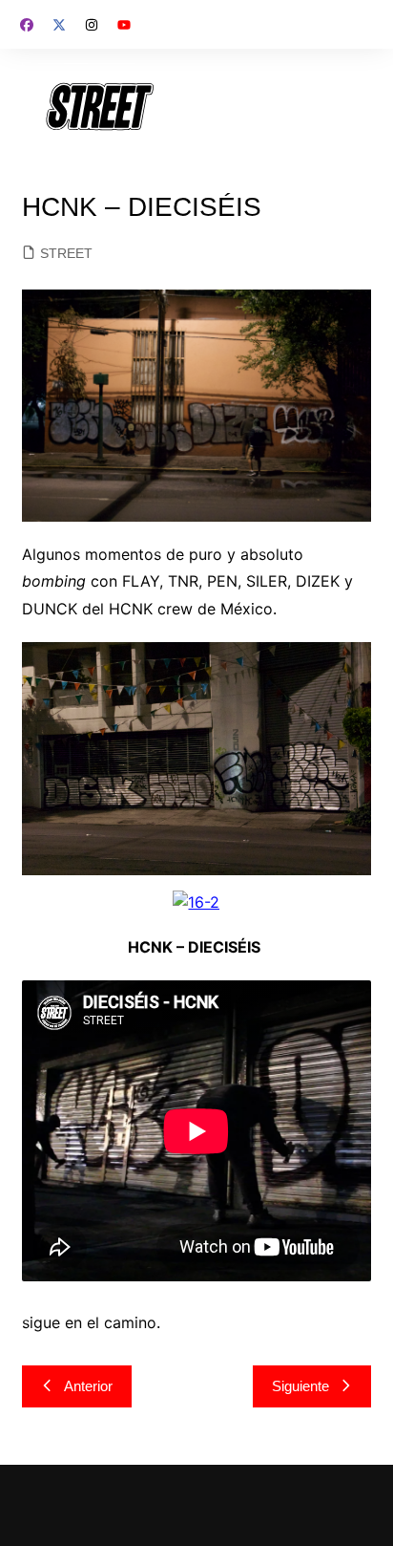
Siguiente (300, 1386)
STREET (66, 253)
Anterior (88, 1386)
